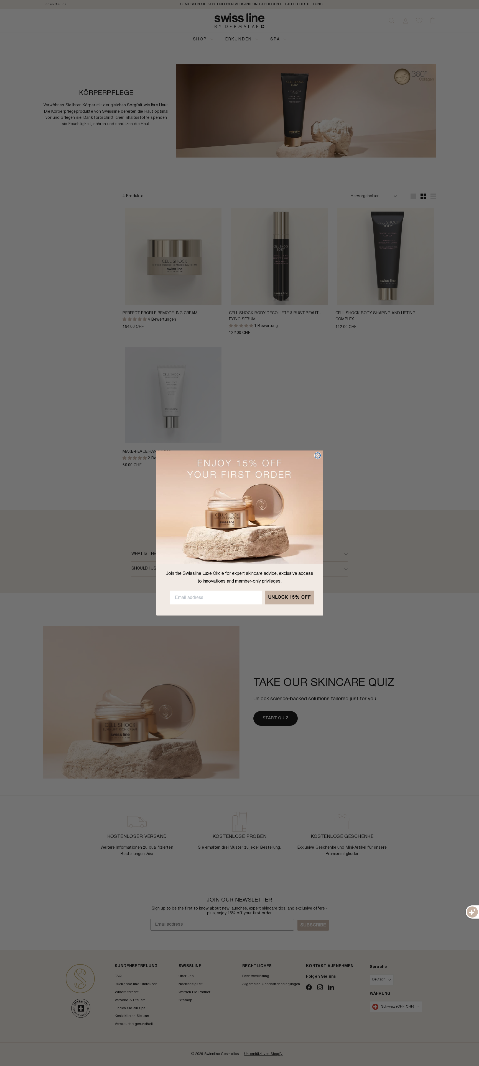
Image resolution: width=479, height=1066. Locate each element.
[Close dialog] (317, 455)
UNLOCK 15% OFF (289, 597)
